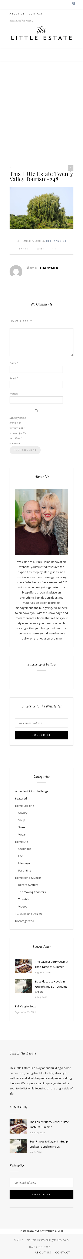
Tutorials (24, 899)
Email (14, 378)
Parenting (24, 870)
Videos (22, 906)
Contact (36, 13)
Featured (21, 798)
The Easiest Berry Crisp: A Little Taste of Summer (51, 964)
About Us (17, 13)
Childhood (24, 849)
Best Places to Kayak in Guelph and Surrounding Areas (51, 987)
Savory (22, 813)
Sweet (22, 827)
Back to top (40, 1247)
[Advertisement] (41, 115)
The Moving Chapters (32, 892)
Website (14, 393)
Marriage (24, 863)
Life (20, 856)
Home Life (21, 842)
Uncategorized (24, 921)
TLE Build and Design (28, 914)
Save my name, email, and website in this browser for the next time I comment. (18, 430)
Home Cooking (24, 806)
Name (14, 363)
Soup (21, 820)
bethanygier (56, 240)
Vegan (22, 834)
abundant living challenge (31, 791)
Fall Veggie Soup (25, 1006)
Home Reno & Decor (28, 878)
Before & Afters (28, 885)
